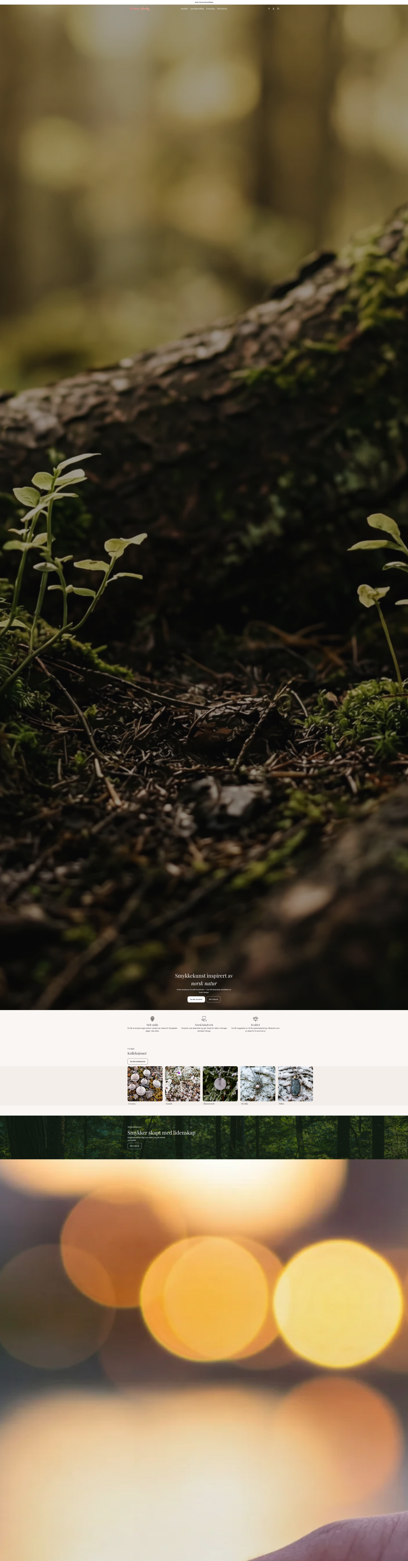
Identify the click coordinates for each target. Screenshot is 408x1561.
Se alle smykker (196, 999)
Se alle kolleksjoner (137, 1061)
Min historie (213, 999)
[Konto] (273, 8)
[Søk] (269, 8)
